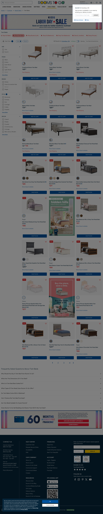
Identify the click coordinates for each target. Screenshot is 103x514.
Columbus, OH (85, 8)
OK (50, 501)
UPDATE (96, 15)
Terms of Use (35, 508)
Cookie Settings (50, 505)
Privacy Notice (24, 509)
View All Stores (79, 20)
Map (88, 20)
